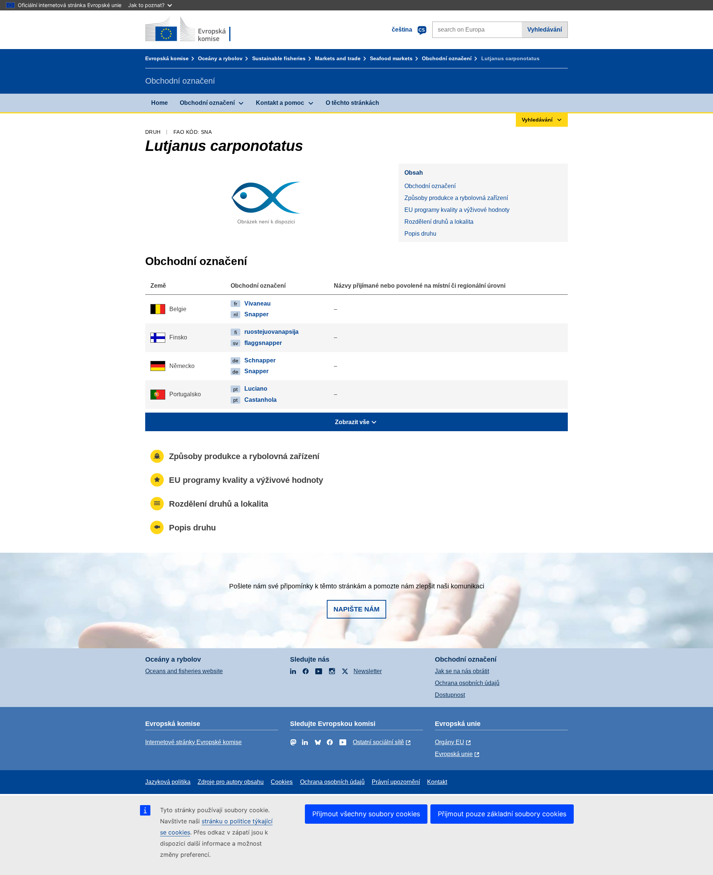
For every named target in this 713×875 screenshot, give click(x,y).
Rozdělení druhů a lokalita (438, 222)
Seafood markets (391, 58)
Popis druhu (420, 233)
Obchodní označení (447, 58)
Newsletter (368, 671)
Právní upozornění (396, 782)
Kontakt (437, 782)
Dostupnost (450, 695)
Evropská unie (454, 754)
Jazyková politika (168, 782)
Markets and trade (338, 58)
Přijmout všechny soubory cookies (366, 814)
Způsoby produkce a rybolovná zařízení (456, 198)
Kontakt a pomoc (280, 103)
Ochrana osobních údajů (467, 683)
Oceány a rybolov (220, 58)
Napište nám (356, 609)
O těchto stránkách (352, 103)
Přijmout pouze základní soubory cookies (502, 814)
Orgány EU (449, 742)
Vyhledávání (544, 29)
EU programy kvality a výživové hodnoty (456, 210)
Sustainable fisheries (279, 58)
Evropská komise (167, 58)
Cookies (282, 782)
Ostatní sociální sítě (378, 742)
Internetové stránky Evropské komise (193, 742)
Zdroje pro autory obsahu (231, 782)
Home (159, 103)
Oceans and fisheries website (184, 671)
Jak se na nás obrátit (462, 671)
